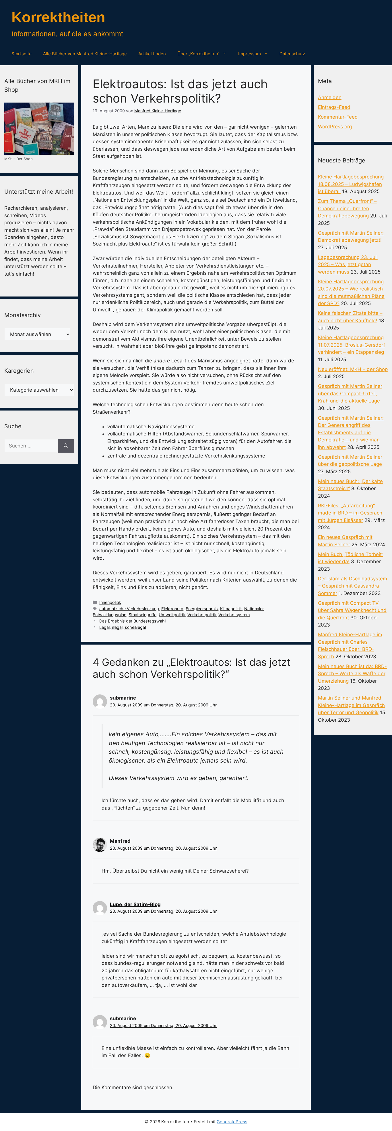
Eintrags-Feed (334, 107)
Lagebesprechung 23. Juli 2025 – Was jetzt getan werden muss (348, 264)
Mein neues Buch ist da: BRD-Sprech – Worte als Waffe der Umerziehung (352, 673)
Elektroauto (172, 608)
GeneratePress (232, 1121)
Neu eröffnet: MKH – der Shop (353, 369)
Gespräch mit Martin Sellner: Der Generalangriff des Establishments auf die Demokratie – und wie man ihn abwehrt (351, 432)
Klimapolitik (231, 608)
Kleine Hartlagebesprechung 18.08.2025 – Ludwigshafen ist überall (351, 184)
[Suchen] (66, 446)
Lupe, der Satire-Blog (135, 904)
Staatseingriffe (142, 614)
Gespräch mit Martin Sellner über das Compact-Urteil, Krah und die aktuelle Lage (350, 393)
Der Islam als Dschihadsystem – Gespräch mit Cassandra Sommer (352, 586)
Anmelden (329, 97)
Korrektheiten (58, 17)
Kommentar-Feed (338, 117)
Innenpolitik (110, 602)
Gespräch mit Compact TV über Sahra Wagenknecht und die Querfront (352, 610)
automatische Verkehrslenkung (129, 608)
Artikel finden (152, 53)
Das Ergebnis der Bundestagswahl (132, 620)
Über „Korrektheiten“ (198, 53)
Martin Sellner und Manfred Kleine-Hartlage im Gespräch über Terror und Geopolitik (351, 705)
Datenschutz (292, 53)
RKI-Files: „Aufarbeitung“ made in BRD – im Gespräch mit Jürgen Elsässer (350, 513)
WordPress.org (335, 126)
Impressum (249, 53)
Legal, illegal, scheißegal (122, 627)
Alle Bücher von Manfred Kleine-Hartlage (85, 53)
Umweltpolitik (172, 614)
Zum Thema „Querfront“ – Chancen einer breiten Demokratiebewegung (347, 208)
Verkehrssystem (234, 614)
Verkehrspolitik (201, 614)
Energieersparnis (202, 608)
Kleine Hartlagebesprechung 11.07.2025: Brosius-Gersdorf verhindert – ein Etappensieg (351, 345)
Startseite (21, 53)
